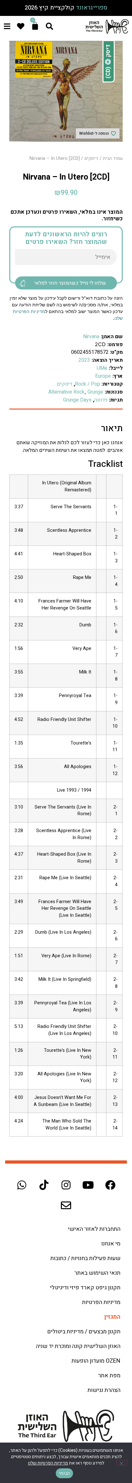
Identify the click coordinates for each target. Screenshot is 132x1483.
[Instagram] (66, 1185)
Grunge (95, 392)
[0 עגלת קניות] (35, 26)
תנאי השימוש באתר (97, 1273)
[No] (121, 1462)
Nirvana (91, 336)
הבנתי (64, 1473)
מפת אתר (109, 1375)
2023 (84, 360)
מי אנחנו (110, 1243)
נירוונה (101, 400)
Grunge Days (77, 400)
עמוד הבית (113, 158)
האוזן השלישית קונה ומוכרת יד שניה (78, 1346)
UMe (102, 368)
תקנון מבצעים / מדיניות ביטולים (83, 1331)
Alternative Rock (66, 392)
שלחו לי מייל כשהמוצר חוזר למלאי (70, 283)
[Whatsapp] (22, 1185)
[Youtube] (88, 1185)
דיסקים (91, 158)
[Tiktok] (44, 1185)
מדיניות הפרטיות (101, 1302)
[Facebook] (110, 1185)
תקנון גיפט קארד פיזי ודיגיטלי (85, 1287)
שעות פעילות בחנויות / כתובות (85, 1258)
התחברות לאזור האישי (94, 1229)
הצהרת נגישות (103, 1390)
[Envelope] (66, 1205)
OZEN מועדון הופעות (95, 1361)
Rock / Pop (87, 384)
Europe (103, 376)
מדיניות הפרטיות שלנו (48, 1463)
